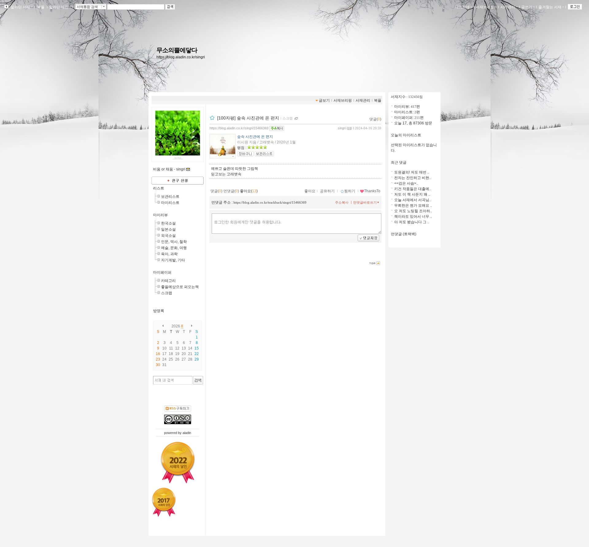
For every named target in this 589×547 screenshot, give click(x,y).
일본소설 (168, 229)
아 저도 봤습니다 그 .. (411, 222)
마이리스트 (170, 203)
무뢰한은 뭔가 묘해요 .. (413, 205)
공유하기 (327, 191)
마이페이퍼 (162, 272)
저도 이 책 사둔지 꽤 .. (412, 194)
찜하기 (349, 191)
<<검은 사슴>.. (406, 183)
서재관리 (507, 7)
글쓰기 (526, 7)
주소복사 (341, 202)
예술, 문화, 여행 (174, 248)
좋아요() (249, 191)
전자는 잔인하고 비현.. (412, 178)
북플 (40, 7)
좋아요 (309, 191)
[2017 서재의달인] (164, 502)
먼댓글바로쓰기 (365, 202)
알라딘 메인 (58, 7)
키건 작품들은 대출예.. (412, 189)
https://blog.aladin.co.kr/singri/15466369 (239, 128)
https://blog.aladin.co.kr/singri (180, 57)
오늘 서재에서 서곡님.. (412, 200)
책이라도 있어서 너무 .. (413, 216)
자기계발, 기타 (173, 260)
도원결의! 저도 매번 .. (411, 172)
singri (342, 128)
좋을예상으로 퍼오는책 (180, 287)
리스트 (158, 188)
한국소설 (168, 223)
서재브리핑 (485, 7)
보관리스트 (170, 196)
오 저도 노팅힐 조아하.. (413, 211)
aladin (187, 433)
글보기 (324, 100)
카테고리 (168, 281)
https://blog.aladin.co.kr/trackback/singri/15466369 (269, 202)
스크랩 (166, 293)
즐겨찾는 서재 (549, 7)
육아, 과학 (169, 254)
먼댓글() (231, 191)
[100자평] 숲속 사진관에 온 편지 (248, 117)
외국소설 (168, 235)
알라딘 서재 (20, 7)
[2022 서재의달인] (177, 462)
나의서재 (462, 7)
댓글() (375, 119)
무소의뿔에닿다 (176, 50)
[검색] (198, 380)
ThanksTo (372, 191)
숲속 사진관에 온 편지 (255, 137)
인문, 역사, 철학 (174, 242)
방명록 (158, 311)
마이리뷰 (160, 215)
